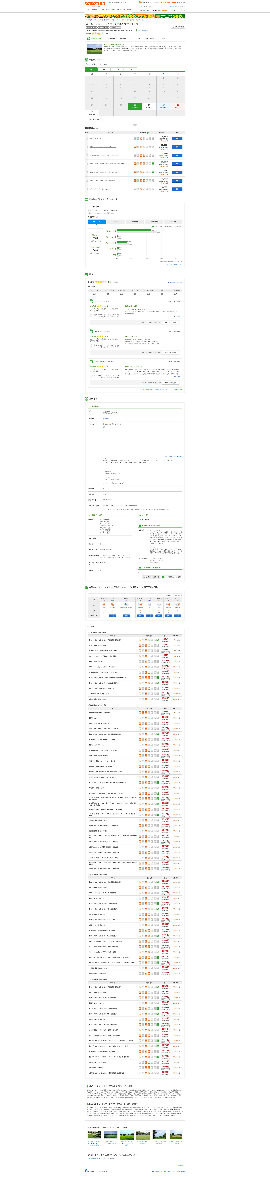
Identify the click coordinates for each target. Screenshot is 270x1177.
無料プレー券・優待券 (124, 10)
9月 (104, 69)
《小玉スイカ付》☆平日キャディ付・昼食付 (102, 180)
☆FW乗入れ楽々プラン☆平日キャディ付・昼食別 (104, 155)
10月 (117, 69)
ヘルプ (157, 2)
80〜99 (135, 221)
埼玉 (100, 1158)
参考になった (170, 322)
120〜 (173, 221)
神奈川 (112, 1158)
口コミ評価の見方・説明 (176, 282)
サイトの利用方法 (157, 1171)
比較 (86, 132)
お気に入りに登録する (152, 577)
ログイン (182, 6)
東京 (108, 1158)
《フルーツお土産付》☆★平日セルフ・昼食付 (103, 147)
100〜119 (154, 221)
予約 (177, 138)
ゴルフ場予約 (92, 10)
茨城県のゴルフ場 (109, 20)
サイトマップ (167, 1171)
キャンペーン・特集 (108, 10)
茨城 (89, 1158)
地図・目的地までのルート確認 (173, 456)
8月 (91, 69)
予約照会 (173, 10)
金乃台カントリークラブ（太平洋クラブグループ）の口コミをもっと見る (161, 389)
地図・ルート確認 (143, 30)
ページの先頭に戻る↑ (179, 1165)
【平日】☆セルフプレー (96, 138)
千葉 (104, 1158)
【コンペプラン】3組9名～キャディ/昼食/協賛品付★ (104, 172)
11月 (130, 69)
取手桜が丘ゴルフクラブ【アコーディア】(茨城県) (126, 1143)
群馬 (96, 1158)
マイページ (181, 10)
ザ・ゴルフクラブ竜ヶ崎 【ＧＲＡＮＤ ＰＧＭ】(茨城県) (94, 1143)
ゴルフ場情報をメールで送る (173, 577)
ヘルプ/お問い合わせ (179, 1171)
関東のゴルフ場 (98, 20)
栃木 (92, 1158)
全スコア (96, 221)
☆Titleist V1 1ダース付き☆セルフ (100, 189)
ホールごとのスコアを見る (174, 264)
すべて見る (177, 316)
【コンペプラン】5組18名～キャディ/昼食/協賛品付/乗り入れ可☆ (108, 163)
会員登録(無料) (173, 6)
